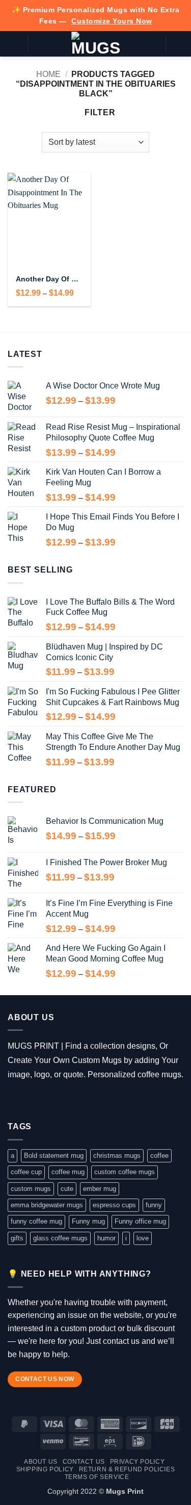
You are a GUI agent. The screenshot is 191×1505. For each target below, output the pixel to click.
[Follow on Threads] (44, 1099)
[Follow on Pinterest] (74, 1099)
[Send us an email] (59, 1099)
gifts (17, 1238)
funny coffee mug (36, 1221)
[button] (14, 43)
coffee (159, 1155)
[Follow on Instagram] (30, 1099)
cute (67, 1188)
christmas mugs (117, 1155)
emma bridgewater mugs (47, 1205)
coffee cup (26, 1172)
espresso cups (114, 1205)
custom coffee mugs (124, 1172)
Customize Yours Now (111, 21)
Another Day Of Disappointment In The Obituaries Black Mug (49, 279)
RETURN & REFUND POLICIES (127, 1469)
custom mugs (31, 1188)
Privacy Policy (137, 1461)
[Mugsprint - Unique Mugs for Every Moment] (95, 44)
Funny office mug (140, 1221)
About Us (41, 1461)
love (143, 1238)
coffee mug (68, 1172)
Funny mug (88, 1221)
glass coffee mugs (60, 1238)
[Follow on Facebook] (15, 1099)
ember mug (99, 1188)
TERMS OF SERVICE (97, 1477)
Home (48, 74)
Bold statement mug (54, 1155)
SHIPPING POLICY (45, 1469)
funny (154, 1205)
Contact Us (84, 1461)
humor (106, 1238)
